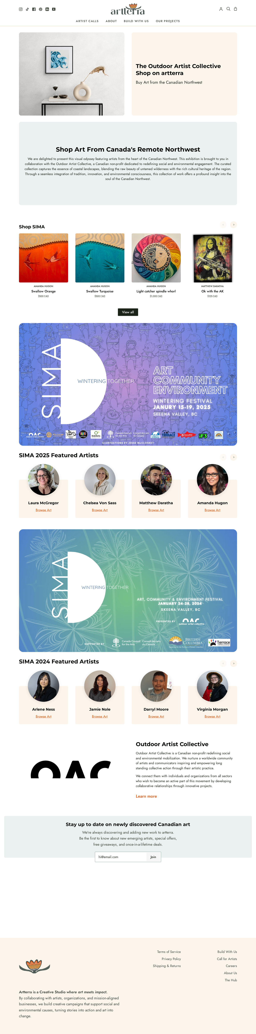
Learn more (146, 796)
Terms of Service (169, 951)
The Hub (231, 980)
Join (153, 856)
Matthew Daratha (212, 286)
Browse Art (43, 510)
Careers (231, 965)
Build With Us (227, 951)
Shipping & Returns (167, 965)
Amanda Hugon (43, 286)
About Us (230, 972)
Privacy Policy (171, 958)
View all (128, 312)
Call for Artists (227, 958)
